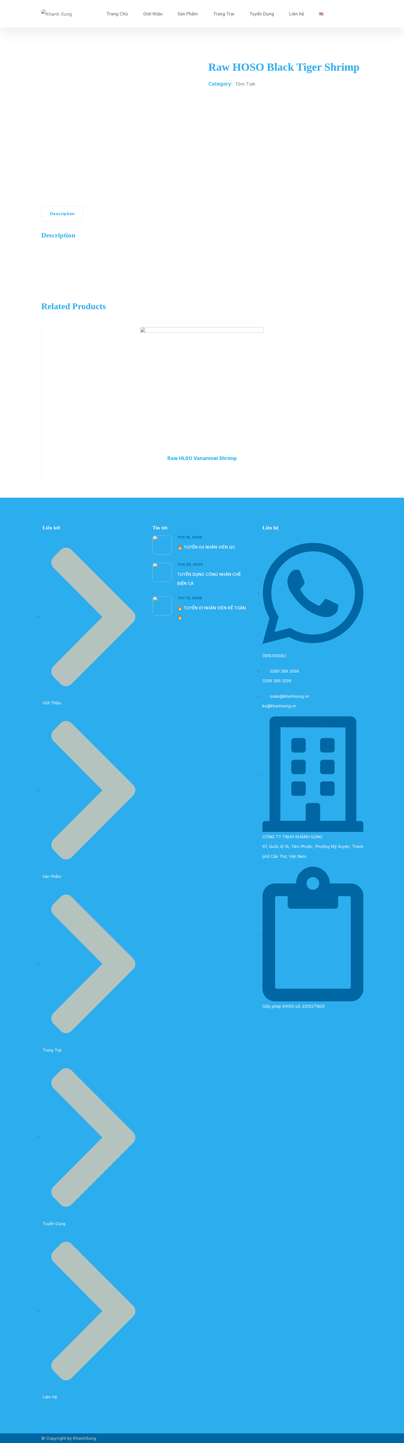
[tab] (62, 213)
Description (62, 213)
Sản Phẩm (188, 14)
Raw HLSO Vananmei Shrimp (202, 458)
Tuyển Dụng (261, 14)
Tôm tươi (245, 84)
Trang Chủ (117, 14)
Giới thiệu (152, 14)
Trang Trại (223, 14)
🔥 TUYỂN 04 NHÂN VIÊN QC (206, 547)
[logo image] (56, 14)
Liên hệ (296, 14)
